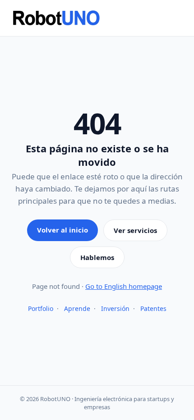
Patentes (153, 308)
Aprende (77, 308)
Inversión (115, 308)
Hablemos (97, 257)
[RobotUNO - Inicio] (97, 18)
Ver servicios (135, 230)
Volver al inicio (62, 229)
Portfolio (40, 308)
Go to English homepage (123, 286)
